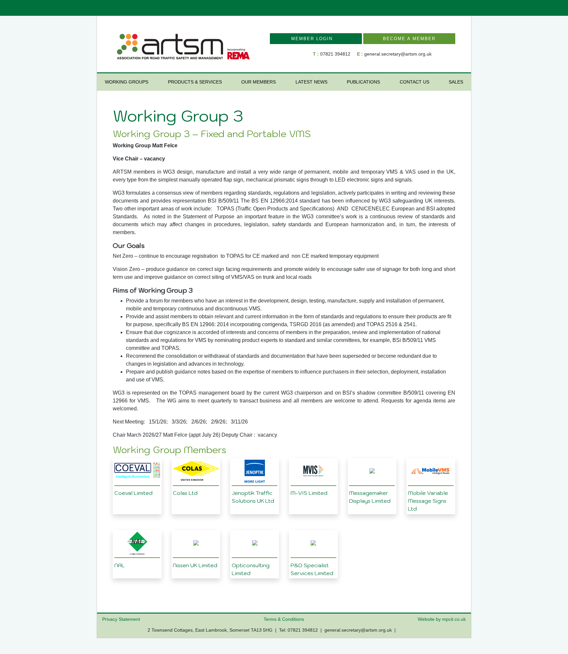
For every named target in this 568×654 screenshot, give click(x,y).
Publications (363, 82)
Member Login (314, 38)
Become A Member (409, 38)
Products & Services (195, 82)
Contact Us (414, 82)
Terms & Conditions (284, 619)
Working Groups (126, 82)
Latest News (311, 82)
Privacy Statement (121, 619)
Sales (456, 82)
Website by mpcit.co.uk (442, 619)
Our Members (258, 82)
